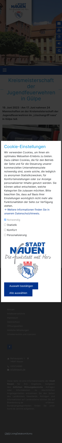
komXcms (27, 433)
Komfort (12, 230)
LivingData (16, 433)
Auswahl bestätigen (21, 285)
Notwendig (13, 219)
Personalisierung (17, 235)
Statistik (12, 224)
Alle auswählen (18, 292)
